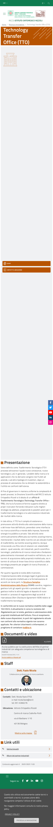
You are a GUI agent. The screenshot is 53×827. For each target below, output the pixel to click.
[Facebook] (50, 402)
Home (4, 24)
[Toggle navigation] (4, 13)
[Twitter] (50, 407)
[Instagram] (50, 422)
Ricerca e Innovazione (16, 24)
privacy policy (12, 814)
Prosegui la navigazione (26, 820)
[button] (5, 3)
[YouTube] (50, 412)
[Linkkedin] (50, 417)
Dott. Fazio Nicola (26, 670)
